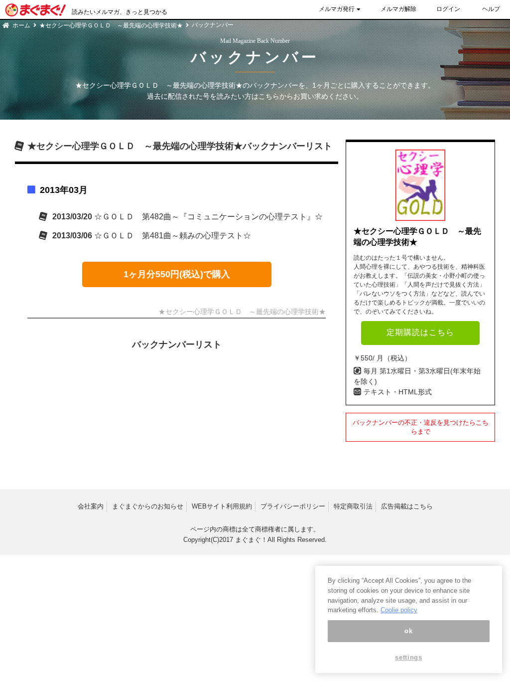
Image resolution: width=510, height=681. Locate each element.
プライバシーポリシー (292, 506)
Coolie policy (399, 610)
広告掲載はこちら (407, 506)
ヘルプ (491, 8)
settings (408, 657)
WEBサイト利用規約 (222, 506)
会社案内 (91, 506)
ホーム (21, 25)
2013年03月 (64, 190)
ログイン (448, 8)
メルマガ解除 (398, 8)
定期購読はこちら (420, 332)
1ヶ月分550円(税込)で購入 (177, 274)
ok (408, 631)
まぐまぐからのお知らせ (147, 506)
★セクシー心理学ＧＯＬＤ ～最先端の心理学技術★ (111, 25)
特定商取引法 (353, 506)
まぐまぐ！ (251, 539)
